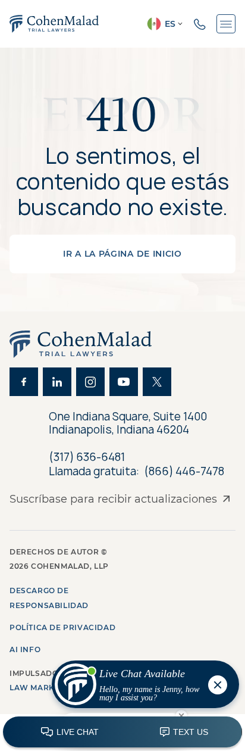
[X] (157, 381)
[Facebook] (24, 381)
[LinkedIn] (57, 381)
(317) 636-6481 (87, 457)
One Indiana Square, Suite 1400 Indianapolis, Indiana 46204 (128, 423)
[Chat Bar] (122, 732)
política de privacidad (62, 627)
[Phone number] (200, 24)
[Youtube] (123, 381)
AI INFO (25, 649)
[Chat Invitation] (140, 687)
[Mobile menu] (225, 23)
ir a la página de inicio (122, 253)
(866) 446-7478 (184, 471)
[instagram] (90, 381)
